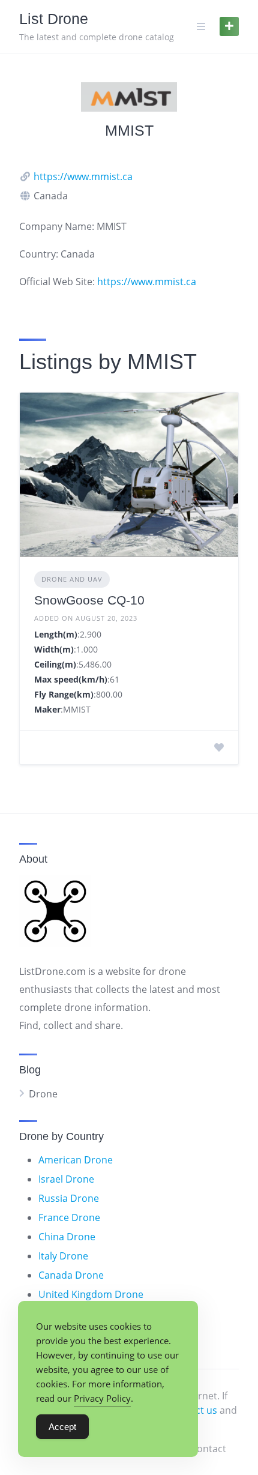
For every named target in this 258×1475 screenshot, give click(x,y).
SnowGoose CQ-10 (89, 600)
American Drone (75, 1159)
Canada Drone (71, 1275)
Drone (43, 1093)
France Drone (69, 1217)
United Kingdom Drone (90, 1294)
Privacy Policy (102, 1398)
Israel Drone (66, 1179)
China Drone (66, 1236)
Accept (62, 1427)
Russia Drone (68, 1198)
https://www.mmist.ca (83, 176)
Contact (208, 1448)
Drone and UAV (72, 579)
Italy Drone (63, 1255)
